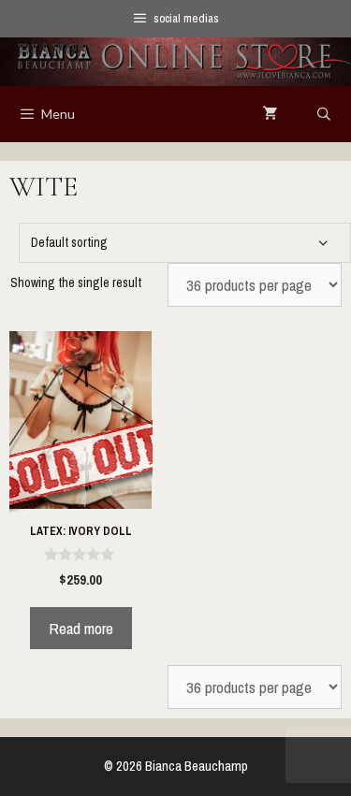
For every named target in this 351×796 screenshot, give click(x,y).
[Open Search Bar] (324, 114)
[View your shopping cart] (270, 114)
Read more (81, 628)
